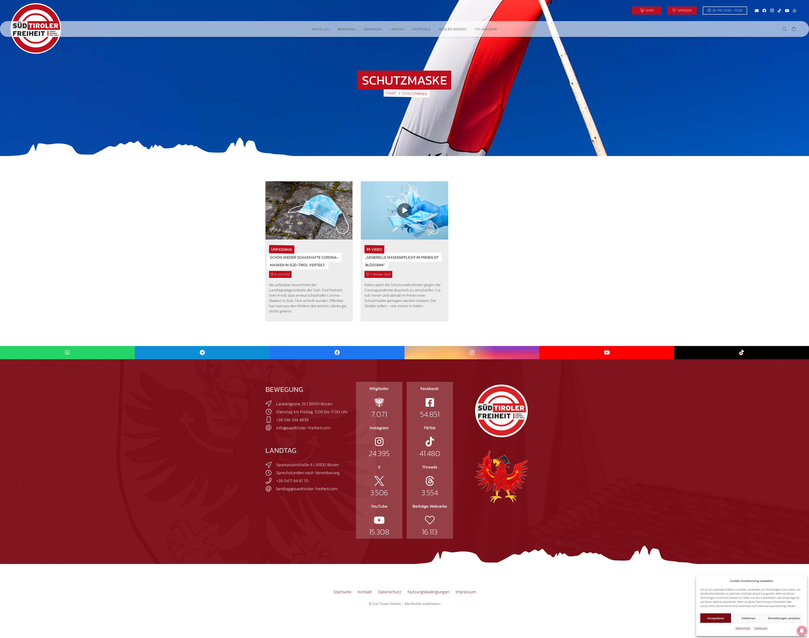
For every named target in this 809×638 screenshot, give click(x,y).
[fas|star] (379, 402)
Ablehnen (748, 618)
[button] (332, 29)
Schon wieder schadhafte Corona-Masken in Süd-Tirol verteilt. (304, 261)
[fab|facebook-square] (430, 402)
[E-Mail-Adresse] (757, 10)
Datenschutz (743, 628)
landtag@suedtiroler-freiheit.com (307, 489)
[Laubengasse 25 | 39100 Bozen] (270, 404)
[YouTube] (787, 10)
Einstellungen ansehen (784, 618)
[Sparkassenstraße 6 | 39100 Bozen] (270, 465)
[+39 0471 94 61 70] (270, 481)
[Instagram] (772, 10)
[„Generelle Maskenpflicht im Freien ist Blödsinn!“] (404, 210)
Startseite (342, 592)
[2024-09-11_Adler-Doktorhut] (501, 476)
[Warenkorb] (793, 29)
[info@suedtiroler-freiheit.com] (270, 428)
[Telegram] (202, 352)
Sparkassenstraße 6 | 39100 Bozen (307, 465)
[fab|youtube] (379, 520)
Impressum (760, 628)
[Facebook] (764, 10)
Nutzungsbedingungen (428, 592)
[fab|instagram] (379, 442)
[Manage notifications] (802, 631)
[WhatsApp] (794, 10)
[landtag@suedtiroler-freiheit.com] (270, 489)
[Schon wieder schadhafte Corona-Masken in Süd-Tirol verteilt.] (308, 210)
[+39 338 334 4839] (270, 420)
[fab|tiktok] (430, 442)
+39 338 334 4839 (292, 420)
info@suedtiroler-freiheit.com (303, 428)
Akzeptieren (715, 618)
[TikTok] (779, 10)
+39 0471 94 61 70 (292, 481)
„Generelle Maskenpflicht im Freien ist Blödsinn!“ (402, 261)
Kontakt (365, 592)
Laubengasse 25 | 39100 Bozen (304, 404)
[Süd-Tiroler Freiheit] (501, 411)
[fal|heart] (430, 520)
